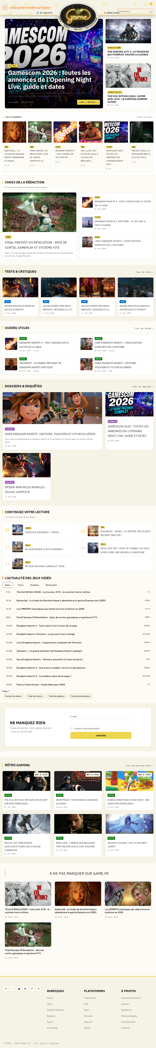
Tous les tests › (35, 696)
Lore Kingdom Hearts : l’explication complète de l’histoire (49, 642)
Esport (50, 1022)
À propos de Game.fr (131, 998)
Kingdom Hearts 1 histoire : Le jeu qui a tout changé (46, 633)
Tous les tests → (145, 272)
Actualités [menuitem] (46, 13)
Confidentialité (128, 1022)
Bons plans (51, 585)
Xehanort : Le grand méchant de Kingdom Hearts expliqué (49, 650)
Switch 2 (88, 1022)
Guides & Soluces (55, 1010)
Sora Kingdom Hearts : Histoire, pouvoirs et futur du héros (50, 659)
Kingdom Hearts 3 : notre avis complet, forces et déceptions (51, 667)
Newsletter (126, 1010)
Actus (50, 998)
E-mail (73, 716)
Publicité (125, 1028)
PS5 (86, 1004)
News (8, 585)
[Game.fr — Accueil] (78, 16)
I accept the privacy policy (86, 728)
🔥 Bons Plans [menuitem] (111, 13)
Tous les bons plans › (81, 696)
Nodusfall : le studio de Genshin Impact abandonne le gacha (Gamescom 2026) (61, 600)
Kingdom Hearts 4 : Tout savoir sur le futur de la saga (47, 625)
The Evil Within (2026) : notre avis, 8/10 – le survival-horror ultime (53, 591)
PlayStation (90, 998)
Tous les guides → (144, 328)
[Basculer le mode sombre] (151, 3)
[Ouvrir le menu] (5, 7)
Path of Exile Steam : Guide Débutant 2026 (41, 684)
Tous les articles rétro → (140, 765)
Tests (20, 585)
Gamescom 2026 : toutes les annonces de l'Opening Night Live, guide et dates (49, 79)
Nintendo (88, 1016)
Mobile (87, 1028)
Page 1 (6, 691)
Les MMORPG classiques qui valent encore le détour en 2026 (50, 608)
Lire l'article (88, 102)
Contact (125, 1004)
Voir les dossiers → (143, 386)
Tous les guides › (57, 696)
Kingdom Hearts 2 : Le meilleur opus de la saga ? (44, 676)
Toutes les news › (13, 696)
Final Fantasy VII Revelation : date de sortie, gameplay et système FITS (57, 617)
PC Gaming (52, 1028)
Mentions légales (129, 1016)
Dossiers (34, 585)
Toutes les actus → (145, 117)
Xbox (86, 1010)
